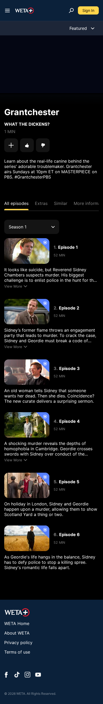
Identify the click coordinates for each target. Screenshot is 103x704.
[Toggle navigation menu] (7, 10)
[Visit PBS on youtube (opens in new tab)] (38, 675)
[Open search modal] (71, 10)
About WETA (17, 633)
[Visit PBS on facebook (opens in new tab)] (6, 675)
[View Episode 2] (26, 311)
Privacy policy (18, 642)
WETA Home (16, 623)
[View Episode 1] (26, 251)
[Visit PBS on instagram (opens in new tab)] (27, 675)
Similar (60, 203)
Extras (41, 203)
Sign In (88, 10)
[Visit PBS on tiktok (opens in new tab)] (17, 675)
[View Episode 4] (26, 425)
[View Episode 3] (26, 372)
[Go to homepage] (24, 10)
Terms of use (17, 652)
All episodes (16, 203)
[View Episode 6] (26, 538)
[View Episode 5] (26, 485)
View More (13, 286)
